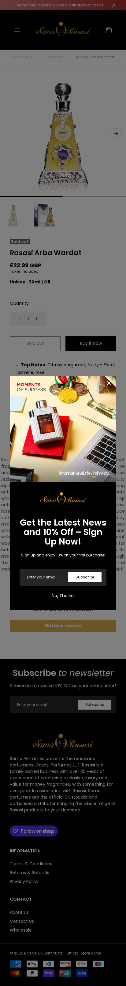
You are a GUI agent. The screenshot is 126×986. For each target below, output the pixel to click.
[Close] (108, 383)
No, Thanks (63, 596)
